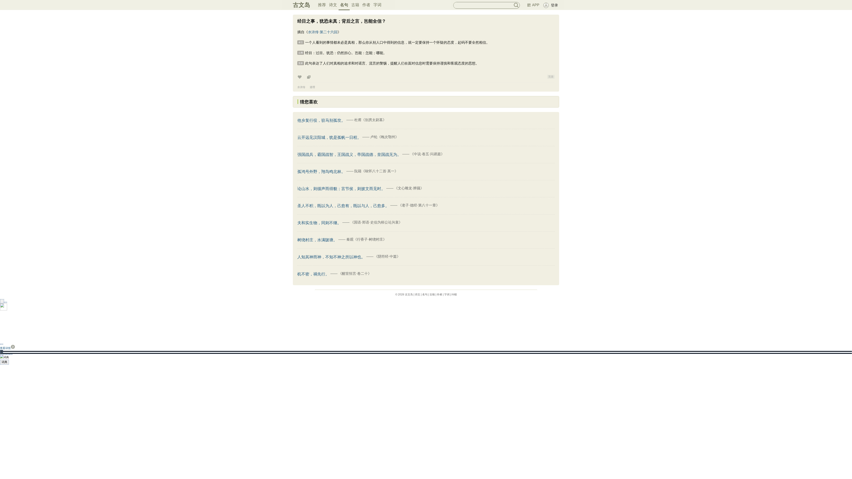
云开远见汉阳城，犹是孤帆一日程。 (329, 137)
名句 (344, 5)
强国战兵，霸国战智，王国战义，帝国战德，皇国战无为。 (349, 154)
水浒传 (301, 87)
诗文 (333, 5)
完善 (551, 76)
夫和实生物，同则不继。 (319, 223)
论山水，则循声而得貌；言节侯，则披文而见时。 (341, 188)
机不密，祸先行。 (313, 274)
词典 (4, 362)
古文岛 (301, 5)
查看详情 (5, 348)
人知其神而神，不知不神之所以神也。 (331, 257)
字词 (377, 5)
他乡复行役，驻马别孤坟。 (321, 120)
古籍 (355, 5)
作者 (366, 5)
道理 (312, 87)
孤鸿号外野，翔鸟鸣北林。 (321, 171)
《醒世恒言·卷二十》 (354, 273)
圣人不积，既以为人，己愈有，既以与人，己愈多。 (343, 206)
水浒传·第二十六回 (322, 32)
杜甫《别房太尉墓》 (370, 120)
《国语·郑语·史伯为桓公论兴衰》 (376, 222)
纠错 (454, 294)
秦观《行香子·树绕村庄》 (366, 239)
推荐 (322, 5)
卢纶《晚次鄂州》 (384, 137)
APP (535, 5)
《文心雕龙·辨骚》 (409, 188)
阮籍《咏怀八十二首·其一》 (376, 171)
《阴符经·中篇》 (387, 256)
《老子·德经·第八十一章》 (419, 205)
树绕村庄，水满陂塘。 (317, 240)
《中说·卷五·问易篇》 (427, 154)
